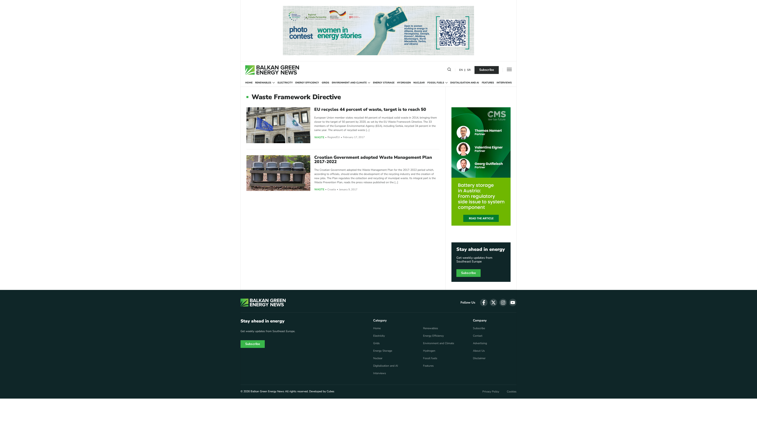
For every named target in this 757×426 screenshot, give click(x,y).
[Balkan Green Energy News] (272, 70)
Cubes (330, 391)
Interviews (504, 82)
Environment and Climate (349, 82)
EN (461, 70)
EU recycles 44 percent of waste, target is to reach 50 (370, 109)
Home (249, 82)
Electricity (285, 82)
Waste (319, 137)
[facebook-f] (484, 302)
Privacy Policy (490, 391)
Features (488, 82)
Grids (325, 82)
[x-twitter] (493, 302)
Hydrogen (404, 82)
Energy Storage (383, 82)
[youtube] (512, 302)
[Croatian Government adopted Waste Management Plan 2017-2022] (278, 173)
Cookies (511, 391)
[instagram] (503, 302)
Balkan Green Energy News (267, 391)
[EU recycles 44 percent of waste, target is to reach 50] (278, 125)
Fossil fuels (435, 82)
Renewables (263, 82)
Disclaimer (479, 358)
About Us (479, 350)
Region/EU (333, 137)
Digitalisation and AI (464, 82)
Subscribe (486, 70)
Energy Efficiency (307, 82)
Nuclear (419, 82)
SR (469, 70)
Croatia (331, 189)
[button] (449, 70)
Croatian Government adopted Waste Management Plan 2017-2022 (373, 159)
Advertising (480, 343)
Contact (477, 335)
